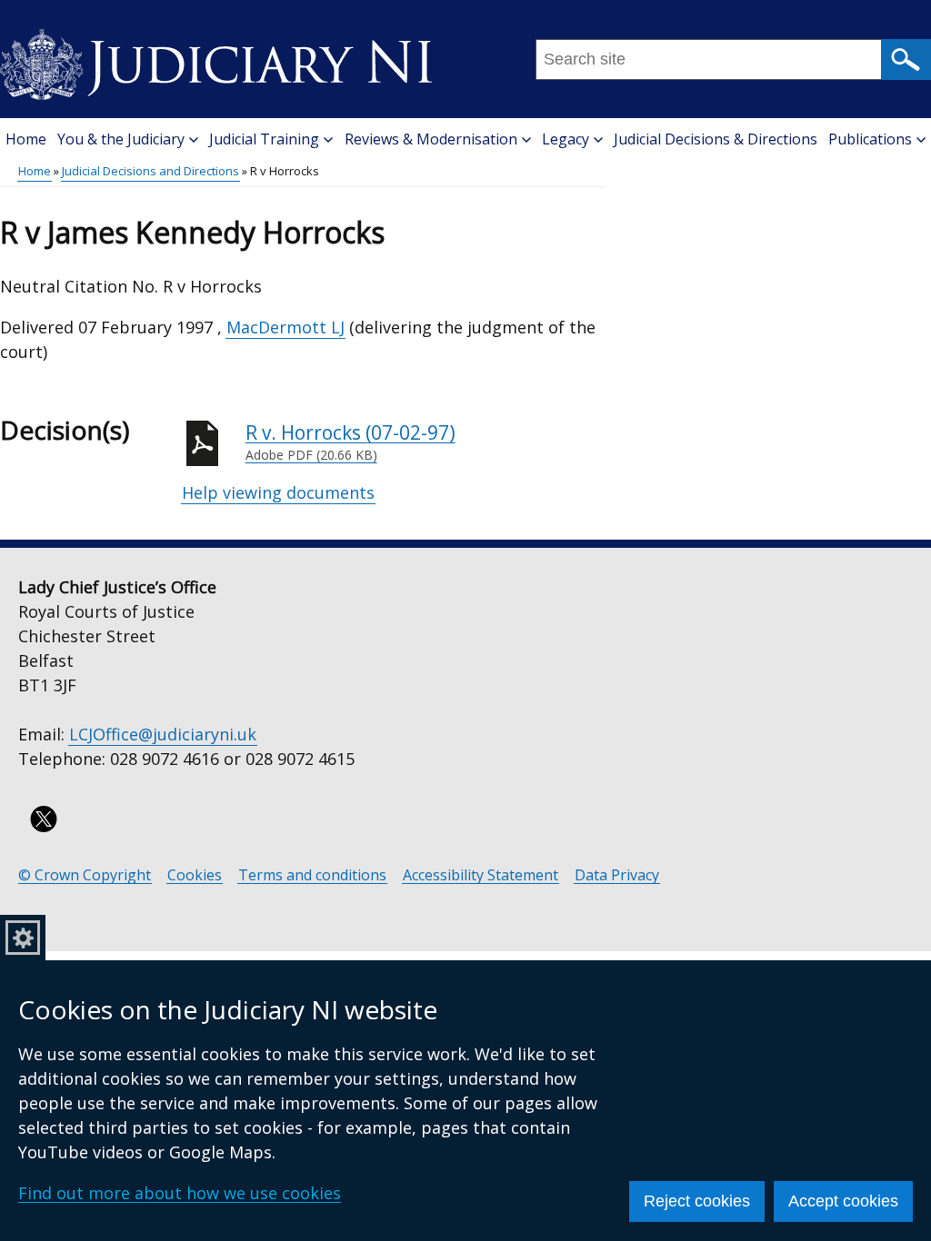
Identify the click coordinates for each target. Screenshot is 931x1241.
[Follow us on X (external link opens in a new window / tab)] (43, 818)
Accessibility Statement (480, 875)
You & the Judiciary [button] (121, 139)
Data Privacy (617, 875)
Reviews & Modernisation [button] (431, 139)
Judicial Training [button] (264, 139)
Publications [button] (870, 139)
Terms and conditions (312, 875)
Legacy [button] (565, 139)
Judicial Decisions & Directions (715, 139)
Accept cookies (843, 1201)
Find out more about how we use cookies (179, 1193)
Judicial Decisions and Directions (150, 171)
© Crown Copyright (84, 875)
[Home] (216, 58)
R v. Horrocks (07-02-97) (350, 442)
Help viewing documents (278, 492)
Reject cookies (697, 1201)
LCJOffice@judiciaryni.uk (162, 734)
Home (25, 139)
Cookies (194, 875)
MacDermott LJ (285, 327)
